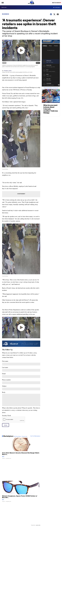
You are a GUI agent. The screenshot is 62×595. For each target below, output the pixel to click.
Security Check (6, 415)
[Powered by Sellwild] (38, 525)
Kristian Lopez (7, 70)
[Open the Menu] (2, 2)
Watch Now (56, 2)
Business (5, 14)
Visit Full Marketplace (35, 436)
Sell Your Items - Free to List (20, 436)
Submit (5, 425)
